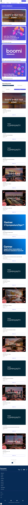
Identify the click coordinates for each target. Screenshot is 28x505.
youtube (17, 500)
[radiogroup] (14, 85)
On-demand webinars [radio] (19, 85)
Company (2, 480)
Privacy (1, 492)
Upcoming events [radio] (8, 85)
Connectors (2, 478)
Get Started (2, 489)
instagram (23, 500)
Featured (2, 485)
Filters (20, 89)
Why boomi (2, 473)
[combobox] (16, 459)
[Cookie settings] (1, 504)
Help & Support (3, 487)
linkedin (11, 500)
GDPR (1, 497)
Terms (1, 495)
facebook (5, 500)
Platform (2, 476)
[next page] (15, 462)
